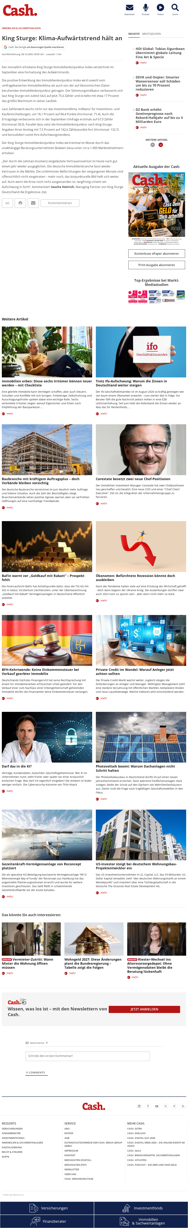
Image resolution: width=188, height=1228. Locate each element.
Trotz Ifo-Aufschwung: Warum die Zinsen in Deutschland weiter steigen (131, 383)
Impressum (71, 1150)
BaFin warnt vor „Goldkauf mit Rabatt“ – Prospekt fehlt (43, 577)
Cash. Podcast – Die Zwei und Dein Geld (152, 1164)
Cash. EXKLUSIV (136, 1133)
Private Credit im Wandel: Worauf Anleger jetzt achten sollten (135, 671)
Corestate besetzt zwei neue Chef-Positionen (133, 479)
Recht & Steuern (12, 1152)
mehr (143, 62)
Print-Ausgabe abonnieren (156, 265)
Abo (67, 1128)
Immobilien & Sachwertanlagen (22, 1142)
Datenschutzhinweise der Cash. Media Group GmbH (93, 1144)
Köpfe (5, 1156)
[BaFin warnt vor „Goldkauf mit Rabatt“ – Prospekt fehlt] (47, 546)
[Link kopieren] (7, 203)
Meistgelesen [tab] (151, 33)
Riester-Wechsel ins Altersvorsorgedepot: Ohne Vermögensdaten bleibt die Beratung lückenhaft (149, 965)
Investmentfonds (13, 1138)
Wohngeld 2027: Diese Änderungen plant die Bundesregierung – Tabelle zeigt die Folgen (93, 963)
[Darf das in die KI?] (47, 737)
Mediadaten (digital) (77, 1160)
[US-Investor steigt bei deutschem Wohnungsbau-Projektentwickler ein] (141, 835)
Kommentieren (60, 203)
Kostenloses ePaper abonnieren (156, 254)
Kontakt (69, 1155)
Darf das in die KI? (17, 766)
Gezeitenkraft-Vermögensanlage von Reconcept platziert (41, 866)
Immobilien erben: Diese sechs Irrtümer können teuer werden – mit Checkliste (47, 383)
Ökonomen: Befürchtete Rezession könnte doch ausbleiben (135, 577)
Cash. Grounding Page (78, 1178)
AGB (66, 1138)
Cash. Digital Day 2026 (141, 1138)
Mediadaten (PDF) (75, 1164)
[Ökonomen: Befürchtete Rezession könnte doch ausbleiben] (141, 546)
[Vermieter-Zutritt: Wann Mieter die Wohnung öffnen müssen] (31, 939)
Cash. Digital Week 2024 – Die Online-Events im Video (156, 1144)
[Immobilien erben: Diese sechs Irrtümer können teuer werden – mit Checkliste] (47, 352)
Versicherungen (12, 1128)
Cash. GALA (134, 1150)
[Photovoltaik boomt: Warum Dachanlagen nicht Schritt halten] (141, 737)
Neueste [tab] (134, 33)
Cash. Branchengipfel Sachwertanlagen (153, 1155)
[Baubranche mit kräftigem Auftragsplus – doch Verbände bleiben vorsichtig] (47, 449)
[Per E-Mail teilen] (33, 203)
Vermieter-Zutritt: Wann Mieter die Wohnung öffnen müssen (27, 963)
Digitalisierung (12, 1147)
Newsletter (71, 1169)
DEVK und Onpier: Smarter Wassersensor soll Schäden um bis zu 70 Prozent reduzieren (158, 83)
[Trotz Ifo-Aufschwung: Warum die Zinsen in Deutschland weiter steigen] (141, 352)
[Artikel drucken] (20, 203)
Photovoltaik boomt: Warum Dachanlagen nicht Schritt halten (135, 768)
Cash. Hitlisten (136, 1160)
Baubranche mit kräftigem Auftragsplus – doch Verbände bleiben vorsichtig (40, 481)
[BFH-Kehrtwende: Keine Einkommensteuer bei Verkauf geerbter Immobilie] (47, 640)
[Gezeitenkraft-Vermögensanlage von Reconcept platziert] (47, 835)
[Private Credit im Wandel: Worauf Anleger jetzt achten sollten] (141, 640)
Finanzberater (11, 1133)
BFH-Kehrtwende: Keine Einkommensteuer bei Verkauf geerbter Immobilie (40, 671)
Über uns (70, 1174)
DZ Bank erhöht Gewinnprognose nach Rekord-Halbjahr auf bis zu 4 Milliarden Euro (159, 115)
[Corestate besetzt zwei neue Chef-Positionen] (141, 449)
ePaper (68, 1133)
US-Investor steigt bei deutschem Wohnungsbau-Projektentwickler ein (136, 866)
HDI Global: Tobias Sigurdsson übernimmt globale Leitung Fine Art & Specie (160, 52)
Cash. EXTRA (134, 1128)
